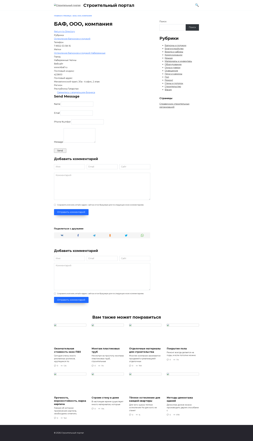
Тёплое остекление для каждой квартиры (144, 399)
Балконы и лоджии (175, 45)
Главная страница (62, 16)
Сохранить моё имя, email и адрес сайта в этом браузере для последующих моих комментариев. (100, 205)
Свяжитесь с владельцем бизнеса (76, 92)
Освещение (171, 70)
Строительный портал (108, 5)
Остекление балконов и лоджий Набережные (79, 53)
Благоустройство (174, 48)
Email (57, 113)
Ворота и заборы (174, 52)
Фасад (168, 89)
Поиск (163, 21)
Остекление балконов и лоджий (72, 39)
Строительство (173, 86)
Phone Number (62, 122)
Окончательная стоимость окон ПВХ (67, 350)
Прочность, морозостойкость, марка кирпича (70, 400)
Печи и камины (173, 74)
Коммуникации (173, 55)
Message (58, 142)
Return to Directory (64, 31)
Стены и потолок (174, 83)
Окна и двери (172, 67)
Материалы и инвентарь (178, 61)
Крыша (168, 58)
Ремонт (169, 80)
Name (57, 104)
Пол (167, 77)
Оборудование (173, 64)
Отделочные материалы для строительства (145, 350)
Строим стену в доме (105, 397)
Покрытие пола (177, 348)
